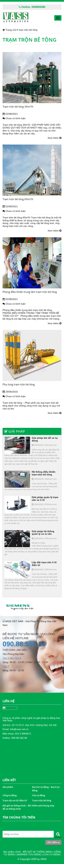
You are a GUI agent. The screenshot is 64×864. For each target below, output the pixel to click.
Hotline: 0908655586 (33, 6)
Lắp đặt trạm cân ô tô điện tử (44, 563)
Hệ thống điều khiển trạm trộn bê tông (43, 473)
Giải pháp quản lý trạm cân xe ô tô (45, 498)
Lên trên (52, 842)
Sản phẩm (8, 786)
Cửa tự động (38, 795)
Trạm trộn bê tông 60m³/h (18, 199)
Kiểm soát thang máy (43, 805)
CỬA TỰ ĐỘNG (52, 854)
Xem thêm (53, 138)
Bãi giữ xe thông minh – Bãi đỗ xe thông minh (17, 807)
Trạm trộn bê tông (41, 800)
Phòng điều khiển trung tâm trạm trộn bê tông (30, 292)
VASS (43, 859)
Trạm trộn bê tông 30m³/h (18, 106)
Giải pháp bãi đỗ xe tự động (45, 439)
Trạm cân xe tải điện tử (15, 800)
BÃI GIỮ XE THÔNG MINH (37, 851)
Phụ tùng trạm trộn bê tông (19, 384)
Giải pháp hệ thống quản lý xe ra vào (43, 532)
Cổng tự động (10, 795)
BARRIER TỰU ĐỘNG (29, 854)
